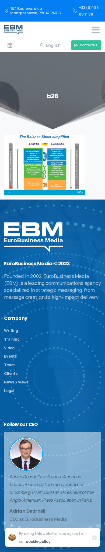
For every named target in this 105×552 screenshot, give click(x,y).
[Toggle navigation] (95, 29)
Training (12, 339)
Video (9, 347)
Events (10, 356)
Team (9, 364)
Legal (9, 390)
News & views (16, 382)
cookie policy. (38, 541)
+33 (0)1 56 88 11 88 (89, 11)
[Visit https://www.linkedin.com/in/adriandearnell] (10, 45)
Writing (11, 330)
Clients (11, 373)
